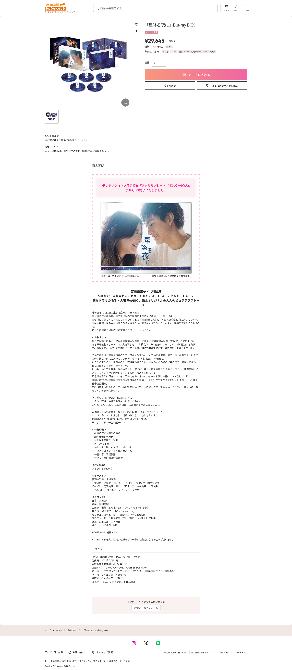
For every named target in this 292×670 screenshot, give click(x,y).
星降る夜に (72, 630)
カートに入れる (199, 74)
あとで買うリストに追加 (225, 85)
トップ (48, 630)
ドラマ (59, 630)
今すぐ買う (170, 85)
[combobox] (157, 8)
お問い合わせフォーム (146, 608)
